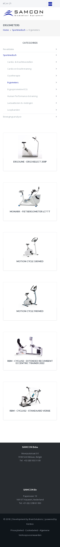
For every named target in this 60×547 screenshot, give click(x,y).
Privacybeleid (17, 530)
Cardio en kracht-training (19, 68)
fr (11, 3)
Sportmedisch (18, 29)
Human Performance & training (22, 96)
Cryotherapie (13, 75)
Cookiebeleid (31, 530)
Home (6, 29)
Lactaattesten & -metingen (20, 103)
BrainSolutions (36, 519)
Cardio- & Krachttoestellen (20, 61)
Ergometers (13, 82)
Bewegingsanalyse (12, 116)
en (7, 3)
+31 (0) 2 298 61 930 (31, 503)
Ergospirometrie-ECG (17, 89)
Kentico (30, 523)
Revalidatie (8, 49)
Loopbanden (13, 109)
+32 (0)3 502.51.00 (32, 460)
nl (4, 3)
